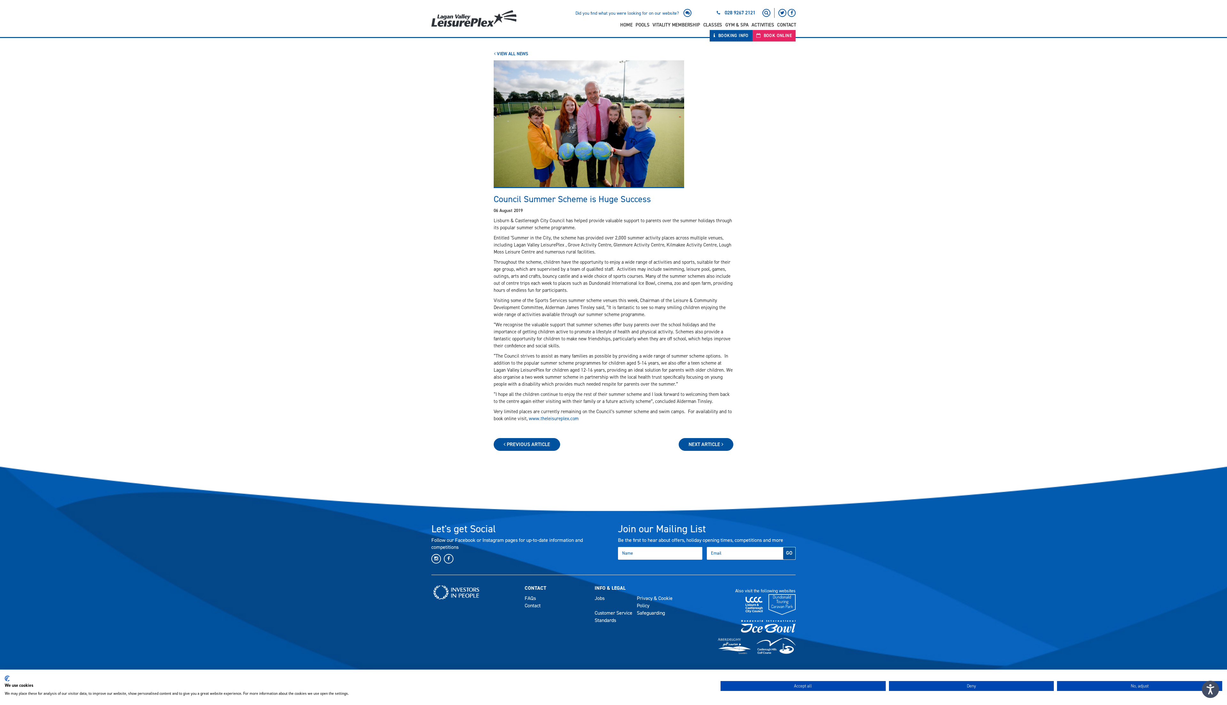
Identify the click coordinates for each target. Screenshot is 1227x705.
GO (789, 553)
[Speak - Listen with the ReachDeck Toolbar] (1210, 689)
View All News (512, 54)
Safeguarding (651, 613)
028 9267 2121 (740, 12)
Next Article (705, 444)
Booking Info (733, 36)
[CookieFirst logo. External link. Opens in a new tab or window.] (7, 678)
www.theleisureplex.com (554, 418)
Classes (712, 25)
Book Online (777, 36)
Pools (642, 25)
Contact (786, 25)
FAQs (530, 598)
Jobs (600, 598)
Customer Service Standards (613, 617)
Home (626, 25)
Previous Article (527, 444)
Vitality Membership (676, 25)
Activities (763, 25)
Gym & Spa (736, 25)
